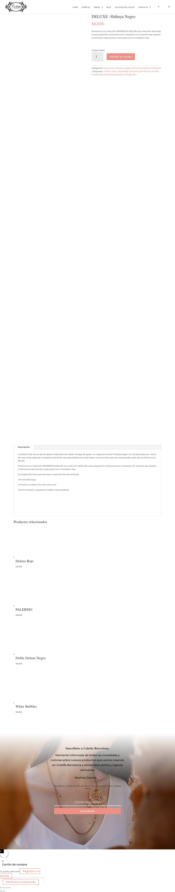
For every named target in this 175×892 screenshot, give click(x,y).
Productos (156, 68)
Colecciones (109, 68)
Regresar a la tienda (20, 873)
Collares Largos (123, 68)
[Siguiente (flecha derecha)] (4, 890)
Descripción (24, 447)
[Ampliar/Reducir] (1, 887)
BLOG (108, 7)
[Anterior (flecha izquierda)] (1, 890)
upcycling (119, 74)
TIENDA (97, 7)
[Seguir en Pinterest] (87, 825)
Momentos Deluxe (141, 68)
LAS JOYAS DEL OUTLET (125, 7)
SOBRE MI (85, 7)
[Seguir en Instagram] (98, 825)
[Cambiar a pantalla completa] (4, 887)
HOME (75, 7)
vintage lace (131, 74)
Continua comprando (21, 882)
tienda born (145, 71)
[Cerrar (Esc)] (9, 887)
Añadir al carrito (121, 56)
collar (113, 71)
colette (106, 71)
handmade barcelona (128, 71)
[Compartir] (6, 887)
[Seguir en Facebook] (76, 825)
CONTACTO (143, 7)
